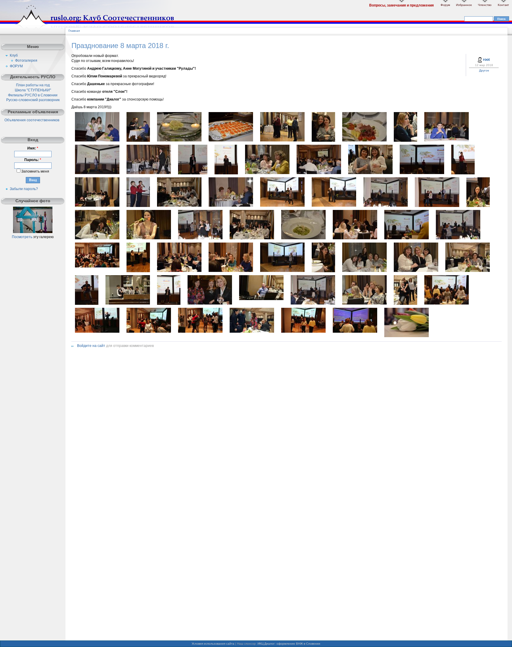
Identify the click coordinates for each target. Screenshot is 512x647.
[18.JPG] (370, 173)
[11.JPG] (97, 173)
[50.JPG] (313, 303)
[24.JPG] (231, 205)
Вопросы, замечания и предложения (401, 5)
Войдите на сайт (91, 346)
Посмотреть (22, 237)
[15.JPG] (267, 173)
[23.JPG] (179, 205)
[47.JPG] (168, 304)
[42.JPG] (323, 271)
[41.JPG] (282, 271)
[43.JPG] (364, 271)
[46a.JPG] (127, 303)
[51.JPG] (364, 303)
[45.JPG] (467, 271)
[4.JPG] (231, 140)
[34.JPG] (355, 238)
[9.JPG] (405, 140)
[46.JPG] (86, 304)
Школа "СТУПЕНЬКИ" (33, 90)
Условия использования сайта (213, 643)
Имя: (32, 148)
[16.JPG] (319, 173)
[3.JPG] (179, 140)
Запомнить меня (34, 171)
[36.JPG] (458, 238)
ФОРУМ (16, 66)
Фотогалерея (26, 60)
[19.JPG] (422, 173)
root (486, 59)
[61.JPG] (406, 336)
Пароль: (32, 160)
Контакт (503, 5)
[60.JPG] (355, 331)
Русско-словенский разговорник (33, 100)
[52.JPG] (405, 304)
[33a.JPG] (303, 238)
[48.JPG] (210, 303)
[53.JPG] (446, 303)
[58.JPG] (303, 331)
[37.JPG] (97, 266)
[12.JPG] (149, 173)
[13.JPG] (192, 173)
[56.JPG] (200, 331)
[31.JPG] (149, 238)
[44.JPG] (416, 271)
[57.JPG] (252, 331)
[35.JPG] (406, 238)
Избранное (464, 5)
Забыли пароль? (24, 189)
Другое (484, 70)
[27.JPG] (385, 205)
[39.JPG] (179, 271)
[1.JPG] (97, 140)
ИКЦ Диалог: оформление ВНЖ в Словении (288, 643)
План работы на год (33, 85)
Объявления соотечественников (31, 120)
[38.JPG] (138, 271)
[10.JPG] (446, 140)
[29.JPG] (478, 206)
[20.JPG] (463, 173)
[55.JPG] (149, 331)
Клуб (14, 55)
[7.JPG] (364, 140)
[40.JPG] (231, 271)
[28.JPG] (437, 206)
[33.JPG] (252, 238)
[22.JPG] (138, 206)
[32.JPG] (200, 238)
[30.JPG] (97, 238)
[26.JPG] (334, 205)
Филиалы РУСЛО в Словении (32, 95)
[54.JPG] (97, 331)
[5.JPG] (282, 140)
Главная (74, 30)
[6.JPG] (323, 140)
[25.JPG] (282, 205)
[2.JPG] (138, 140)
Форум (445, 5)
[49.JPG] (261, 299)
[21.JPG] (97, 205)
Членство (485, 5)
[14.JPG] (226, 173)
